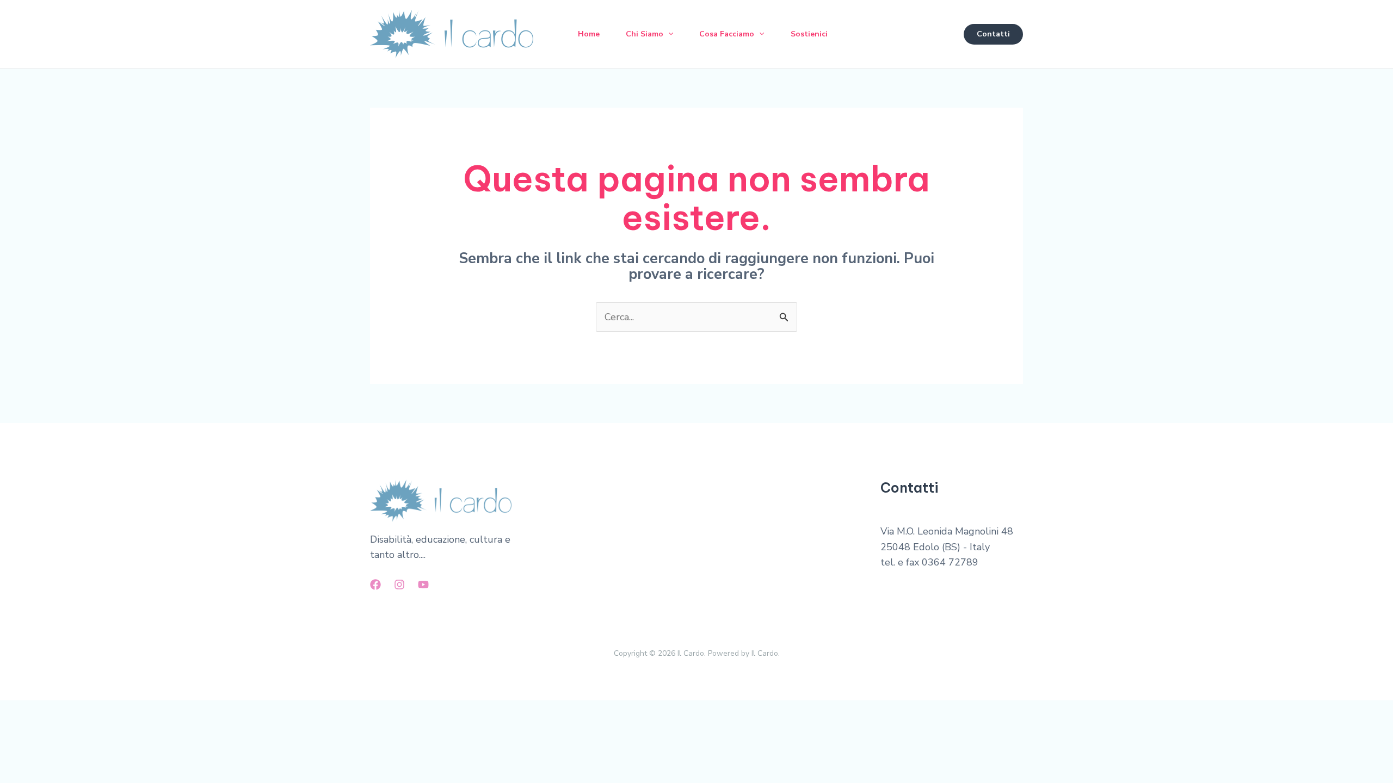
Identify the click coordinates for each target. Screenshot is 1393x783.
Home (589, 34)
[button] (668, 34)
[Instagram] (399, 584)
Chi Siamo (644, 34)
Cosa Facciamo (726, 34)
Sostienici (809, 34)
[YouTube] (423, 584)
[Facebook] (375, 584)
